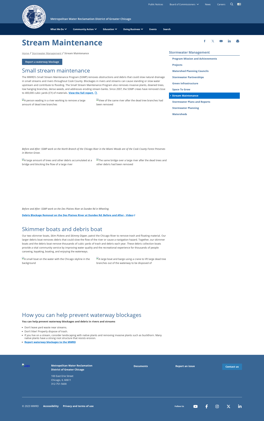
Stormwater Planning (185, 108)
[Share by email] (221, 41)
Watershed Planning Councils (190, 71)
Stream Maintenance (185, 95)
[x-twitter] (228, 406)
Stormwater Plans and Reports (191, 101)
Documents (141, 366)
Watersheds (179, 114)
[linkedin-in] (240, 406)
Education (108, 29)
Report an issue (185, 366)
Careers (221, 4)
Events (153, 29)
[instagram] (217, 406)
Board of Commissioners (183, 4)
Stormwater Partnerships (188, 77)
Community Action (83, 29)
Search (167, 29)
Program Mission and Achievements (194, 58)
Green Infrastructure (185, 83)
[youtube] (195, 406)
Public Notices (155, 4)
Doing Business (131, 29)
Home (25, 53)
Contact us (232, 366)
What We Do (57, 29)
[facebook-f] (206, 406)
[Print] (237, 41)
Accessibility (51, 406)
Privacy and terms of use (78, 406)
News (208, 4)
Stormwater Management (189, 52)
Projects (177, 64)
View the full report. (81, 92)
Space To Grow (181, 89)
